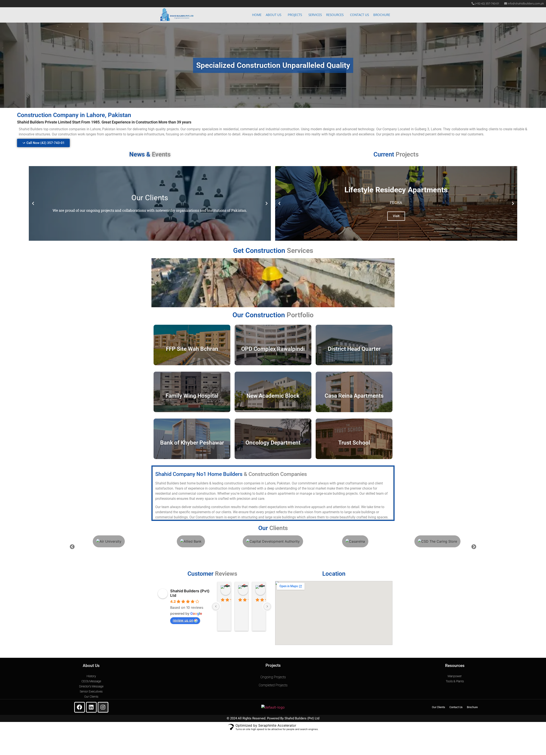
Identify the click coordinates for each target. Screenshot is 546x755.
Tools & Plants (455, 681)
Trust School (354, 442)
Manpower (455, 676)
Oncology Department (273, 442)
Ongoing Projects (273, 677)
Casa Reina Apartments (354, 396)
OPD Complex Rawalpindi (273, 349)
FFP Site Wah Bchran (192, 349)
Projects (295, 15)
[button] (275, 15)
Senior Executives (91, 691)
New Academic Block (273, 396)
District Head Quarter (354, 349)
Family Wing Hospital (192, 396)
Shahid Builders (295, 718)
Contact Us (359, 15)
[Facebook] (79, 707)
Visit (396, 216)
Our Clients (91, 696)
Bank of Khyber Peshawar (192, 442)
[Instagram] (103, 707)
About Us (273, 15)
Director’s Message (91, 686)
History (91, 676)
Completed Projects (273, 685)
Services (315, 15)
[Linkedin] (91, 707)
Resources (335, 15)
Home (256, 15)
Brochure (381, 15)
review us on (183, 620)
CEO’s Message (91, 681)
